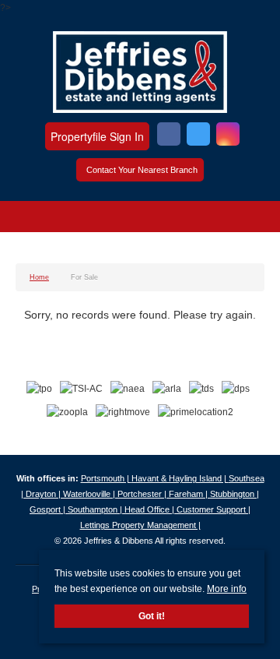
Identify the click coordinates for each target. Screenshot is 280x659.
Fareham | (189, 494)
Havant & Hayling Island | (180, 478)
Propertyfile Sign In (97, 136)
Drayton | (44, 494)
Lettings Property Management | (140, 525)
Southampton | (96, 509)
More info (227, 588)
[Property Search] (251, 218)
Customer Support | (213, 509)
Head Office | (150, 509)
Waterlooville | (90, 494)
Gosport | (49, 509)
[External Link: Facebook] (169, 136)
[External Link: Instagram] (228, 136)
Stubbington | (234, 494)
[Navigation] (29, 218)
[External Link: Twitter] (198, 136)
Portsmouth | (106, 478)
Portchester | (143, 494)
